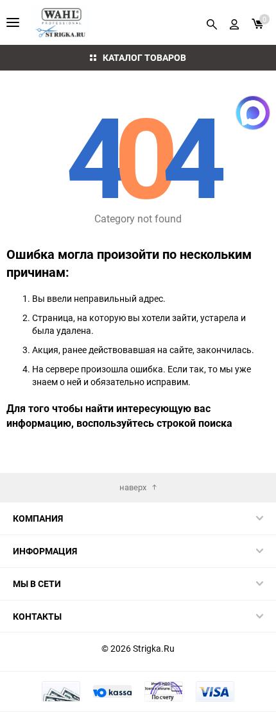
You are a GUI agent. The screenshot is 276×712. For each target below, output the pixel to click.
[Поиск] (212, 22)
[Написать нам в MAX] (253, 112)
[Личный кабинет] (234, 22)
